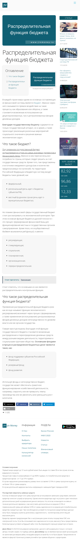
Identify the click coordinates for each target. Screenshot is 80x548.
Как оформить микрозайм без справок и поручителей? (65, 74)
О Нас (24, 431)
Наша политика (29, 448)
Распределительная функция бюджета (16, 84)
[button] (9, 404)
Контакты (26, 435)
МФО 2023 (45, 435)
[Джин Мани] (4, 7)
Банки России (47, 431)
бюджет (37, 103)
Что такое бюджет (16, 76)
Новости (45, 440)
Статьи (44, 445)
